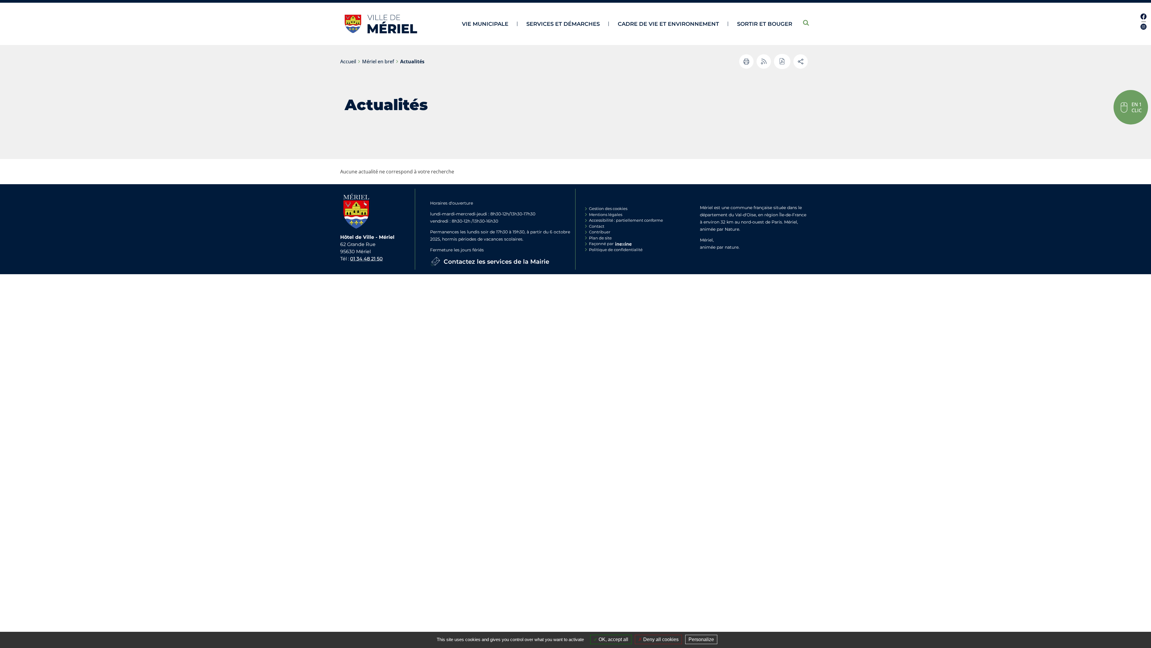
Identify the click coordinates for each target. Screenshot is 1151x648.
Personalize (701, 639)
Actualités (412, 61)
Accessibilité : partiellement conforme (626, 220)
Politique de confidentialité (616, 249)
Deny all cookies (660, 639)
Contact (596, 226)
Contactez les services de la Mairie (496, 261)
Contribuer (599, 232)
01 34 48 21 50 (366, 259)
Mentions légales (605, 214)
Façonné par (601, 243)
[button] (1131, 107)
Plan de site (600, 238)
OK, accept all (612, 639)
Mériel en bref (378, 61)
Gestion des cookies (608, 208)
